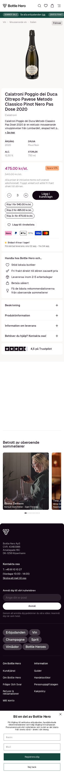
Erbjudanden (15, 632)
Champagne (15, 639)
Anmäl (32, 606)
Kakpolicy (40, 691)
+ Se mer (10, 132)
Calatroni (11, 115)
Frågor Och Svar (12, 684)
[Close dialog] (60, 714)
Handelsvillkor (42, 677)
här (44, 14)
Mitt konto (8, 700)
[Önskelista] (46, 5)
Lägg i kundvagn (45, 195)
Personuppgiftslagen (46, 684)
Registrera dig (32, 757)
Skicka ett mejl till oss (14, 578)
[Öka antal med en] (26, 195)
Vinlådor (12, 647)
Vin (4, 22)
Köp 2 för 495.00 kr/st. (19, 210)
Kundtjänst (9, 670)
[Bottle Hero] (14, 6)
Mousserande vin (18, 22)
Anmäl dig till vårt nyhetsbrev (19, 590)
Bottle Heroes (36, 647)
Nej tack (32, 767)
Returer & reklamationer (11, 692)
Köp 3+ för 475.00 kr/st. (20, 216)
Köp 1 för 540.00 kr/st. (19, 204)
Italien (33, 22)
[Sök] (39, 6)
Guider (38, 670)
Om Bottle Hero (12, 677)
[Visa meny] (59, 6)
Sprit (35, 639)
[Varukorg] (52, 6)
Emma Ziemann (14, 503)
